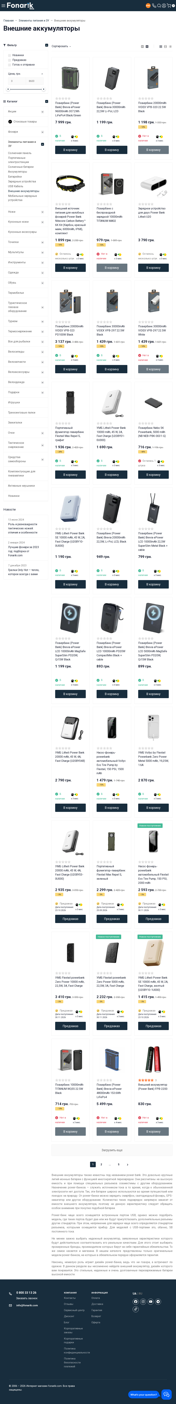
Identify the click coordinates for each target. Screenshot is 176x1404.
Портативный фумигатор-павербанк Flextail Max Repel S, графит (69, 434)
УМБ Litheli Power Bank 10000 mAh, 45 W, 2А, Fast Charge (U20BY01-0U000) (111, 434)
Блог (66, 1322)
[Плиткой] (160, 46)
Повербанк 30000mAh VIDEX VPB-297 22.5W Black (111, 330)
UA (134, 1293)
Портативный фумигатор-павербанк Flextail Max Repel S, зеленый (111, 872)
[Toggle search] (159, 5)
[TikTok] (136, 1309)
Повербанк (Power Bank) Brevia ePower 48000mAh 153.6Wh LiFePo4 (109, 1091)
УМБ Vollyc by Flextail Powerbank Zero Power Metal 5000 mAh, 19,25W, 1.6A (153, 759)
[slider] (8, 89)
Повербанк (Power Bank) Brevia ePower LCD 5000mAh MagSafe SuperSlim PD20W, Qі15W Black (152, 651)
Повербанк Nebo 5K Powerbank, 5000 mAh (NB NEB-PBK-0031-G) (152, 432)
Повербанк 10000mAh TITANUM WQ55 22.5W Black (69, 1089)
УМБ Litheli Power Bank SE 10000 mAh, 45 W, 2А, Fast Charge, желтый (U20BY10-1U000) (153, 984)
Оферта (95, 1322)
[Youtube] (151, 1302)
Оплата (95, 1298)
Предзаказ (19, 60)
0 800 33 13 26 (26, 1292)
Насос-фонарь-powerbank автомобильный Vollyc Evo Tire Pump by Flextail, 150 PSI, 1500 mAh (111, 763)
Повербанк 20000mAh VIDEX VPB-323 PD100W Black (69, 330)
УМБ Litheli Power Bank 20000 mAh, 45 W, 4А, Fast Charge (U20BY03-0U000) (69, 872)
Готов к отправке (23, 64)
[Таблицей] (170, 46)
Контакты (70, 1298)
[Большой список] (147, 46)
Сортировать (60, 46)
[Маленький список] (142, 46)
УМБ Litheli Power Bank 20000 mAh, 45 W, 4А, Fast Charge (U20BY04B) (70, 756)
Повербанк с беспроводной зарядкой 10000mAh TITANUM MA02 (109, 214)
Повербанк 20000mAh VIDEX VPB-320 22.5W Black (152, 107)
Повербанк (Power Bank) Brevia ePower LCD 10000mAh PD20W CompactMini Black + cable (111, 651)
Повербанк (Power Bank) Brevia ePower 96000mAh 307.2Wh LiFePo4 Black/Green (68, 109)
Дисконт (69, 1316)
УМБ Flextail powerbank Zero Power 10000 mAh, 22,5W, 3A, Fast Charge (70, 982)
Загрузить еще (112, 1150)
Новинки (18, 55)
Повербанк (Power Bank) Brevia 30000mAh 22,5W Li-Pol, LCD (111, 107)
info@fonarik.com (27, 1305)
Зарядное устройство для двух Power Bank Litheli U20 (152, 212)
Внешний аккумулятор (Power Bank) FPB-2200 (152, 1086)
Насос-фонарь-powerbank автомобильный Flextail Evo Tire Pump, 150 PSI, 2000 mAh (153, 874)
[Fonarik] (21, 5)
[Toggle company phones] (154, 5)
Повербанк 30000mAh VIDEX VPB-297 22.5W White (152, 330)
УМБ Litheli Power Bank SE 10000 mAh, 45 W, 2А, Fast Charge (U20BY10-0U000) (70, 539)
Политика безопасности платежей (72, 1362)
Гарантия (96, 1310)
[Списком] (165, 46)
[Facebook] (136, 1302)
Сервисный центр (74, 1310)
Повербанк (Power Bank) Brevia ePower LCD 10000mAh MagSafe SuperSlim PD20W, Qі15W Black (70, 651)
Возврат (96, 1316)
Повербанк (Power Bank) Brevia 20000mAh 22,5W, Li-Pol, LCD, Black (111, 537)
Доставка (97, 1304)
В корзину (70, 150)
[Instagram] (143, 1302)
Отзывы (68, 1304)
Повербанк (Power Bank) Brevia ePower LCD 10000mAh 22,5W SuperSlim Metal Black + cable (153, 542)
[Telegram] (158, 1302)
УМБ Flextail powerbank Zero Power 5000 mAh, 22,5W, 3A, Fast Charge (111, 982)
